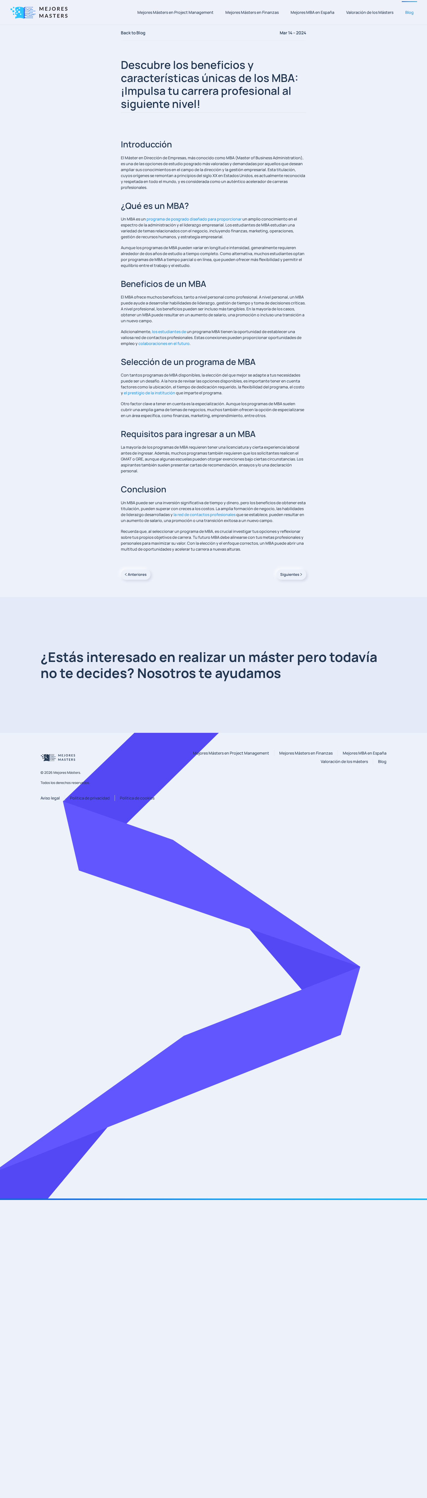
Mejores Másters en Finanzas (252, 12)
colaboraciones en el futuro (164, 343)
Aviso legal (50, 798)
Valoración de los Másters (369, 12)
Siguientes (289, 574)
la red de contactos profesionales (204, 514)
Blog (409, 12)
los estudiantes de (169, 331)
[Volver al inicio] (41, 12)
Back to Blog (133, 33)
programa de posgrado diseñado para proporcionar (194, 219)
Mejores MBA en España (312, 12)
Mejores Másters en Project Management (175, 12)
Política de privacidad (90, 798)
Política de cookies (137, 798)
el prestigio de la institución (149, 393)
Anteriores (137, 574)
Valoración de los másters (344, 761)
